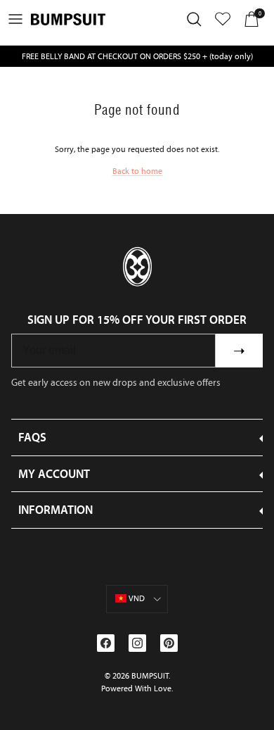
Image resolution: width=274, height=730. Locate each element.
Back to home (137, 171)
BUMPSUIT (150, 676)
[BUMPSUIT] (68, 19)
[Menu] (15, 19)
